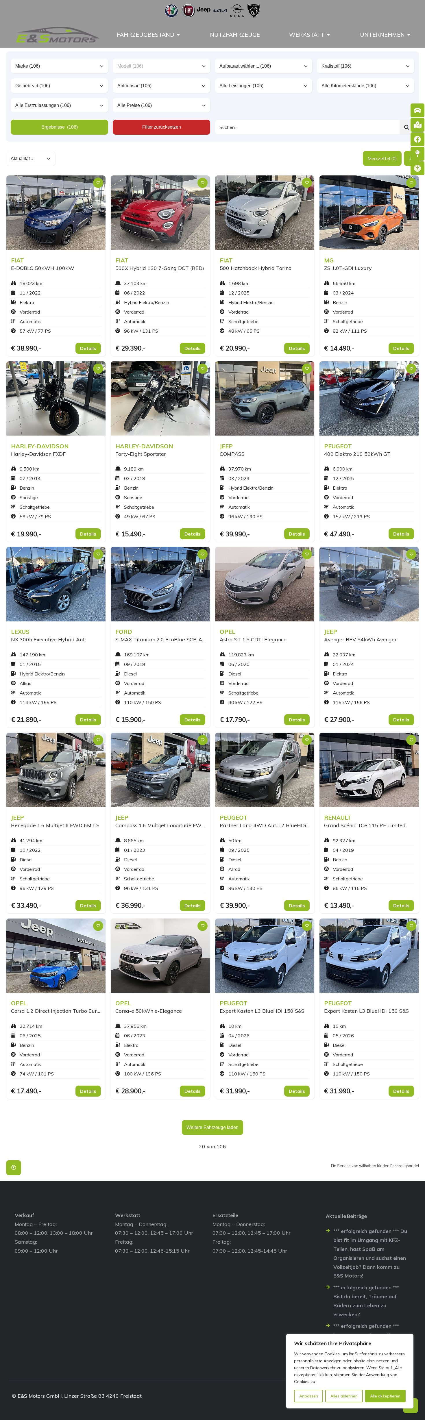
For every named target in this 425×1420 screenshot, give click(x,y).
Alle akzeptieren (385, 1396)
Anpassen (308, 1396)
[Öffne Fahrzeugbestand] (178, 34)
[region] (349, 1371)
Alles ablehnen (344, 1396)
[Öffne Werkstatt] (328, 34)
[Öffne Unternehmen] (408, 34)
